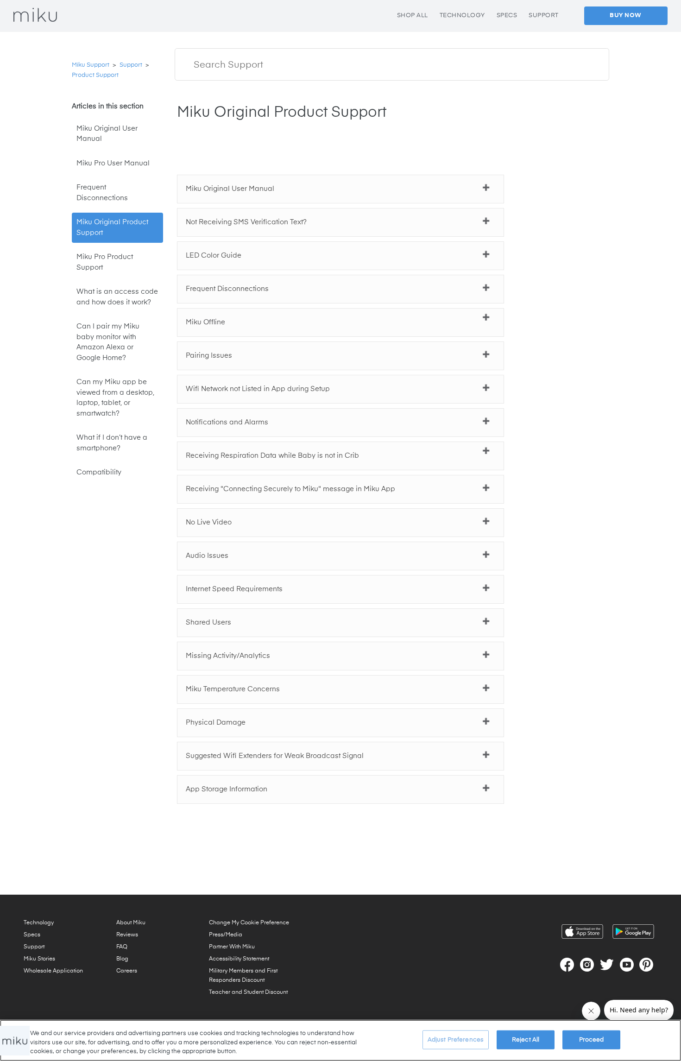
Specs (32, 935)
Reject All (525, 1039)
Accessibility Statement (239, 959)
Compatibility (98, 472)
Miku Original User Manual (107, 134)
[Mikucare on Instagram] (587, 965)
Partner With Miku (232, 947)
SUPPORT (544, 16)
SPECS (507, 16)
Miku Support (90, 65)
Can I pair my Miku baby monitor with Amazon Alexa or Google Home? (107, 342)
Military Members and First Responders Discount (243, 975)
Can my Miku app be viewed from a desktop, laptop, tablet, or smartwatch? (115, 398)
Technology (39, 923)
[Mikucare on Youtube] (627, 965)
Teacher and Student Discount (248, 992)
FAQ (121, 947)
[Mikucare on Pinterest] (646, 965)
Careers (126, 971)
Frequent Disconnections (102, 193)
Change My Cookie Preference (249, 923)
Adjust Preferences (456, 1039)
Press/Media (225, 935)
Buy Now (626, 16)
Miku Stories (39, 959)
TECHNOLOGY (462, 16)
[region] (340, 1040)
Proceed (591, 1039)
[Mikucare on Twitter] (607, 965)
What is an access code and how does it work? (117, 297)
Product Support (95, 75)
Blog (122, 959)
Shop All (412, 16)
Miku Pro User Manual (113, 163)
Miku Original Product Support (112, 227)
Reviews (127, 935)
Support (131, 65)
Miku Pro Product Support (104, 262)
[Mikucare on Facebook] (567, 965)
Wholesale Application (53, 971)
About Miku (130, 923)
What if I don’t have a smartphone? (111, 443)
